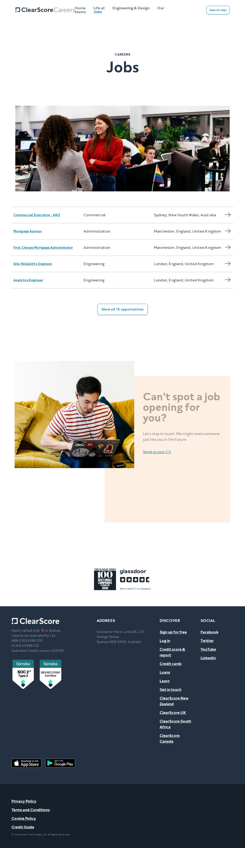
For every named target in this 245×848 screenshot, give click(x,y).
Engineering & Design (131, 8)
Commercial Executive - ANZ (36, 215)
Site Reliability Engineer (32, 264)
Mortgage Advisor (27, 231)
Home (80, 8)
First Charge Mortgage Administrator (43, 248)
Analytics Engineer (28, 280)
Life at (99, 8)
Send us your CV (157, 452)
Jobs (98, 12)
